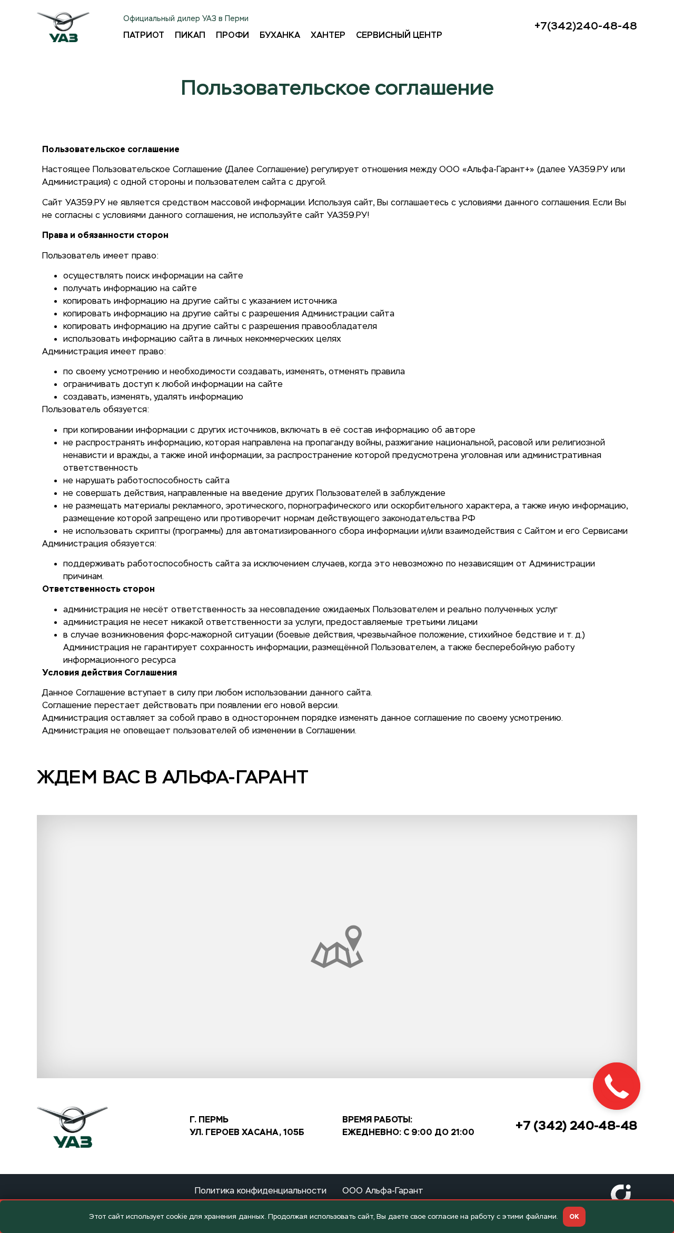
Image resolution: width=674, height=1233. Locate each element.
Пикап (190, 35)
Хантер (328, 35)
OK (574, 1216)
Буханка (280, 35)
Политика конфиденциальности (260, 1190)
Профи (232, 35)
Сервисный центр (399, 35)
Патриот (143, 35)
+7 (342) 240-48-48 (576, 1125)
